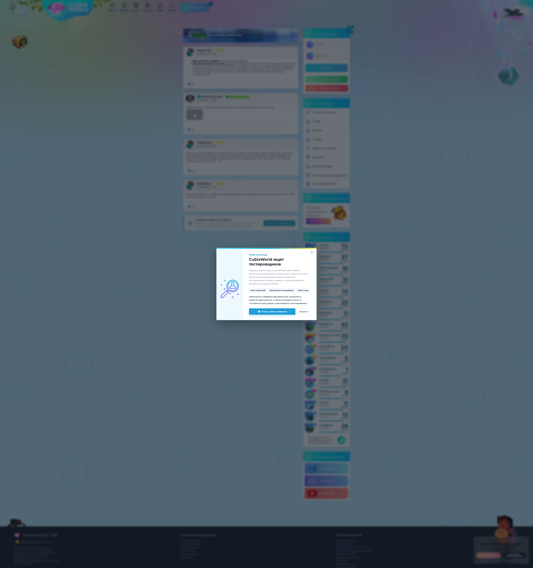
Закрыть (303, 311)
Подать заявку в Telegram (274, 311)
